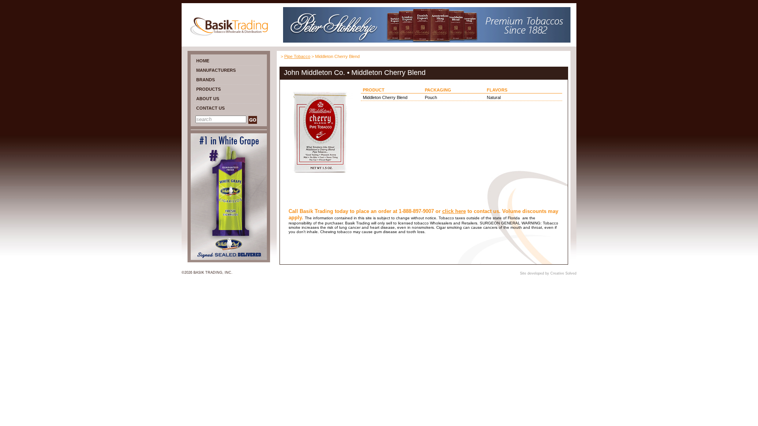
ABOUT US (207, 98)
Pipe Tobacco (297, 56)
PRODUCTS (208, 89)
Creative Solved (563, 273)
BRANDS (205, 79)
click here (454, 211)
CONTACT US (210, 108)
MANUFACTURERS (216, 70)
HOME (202, 60)
